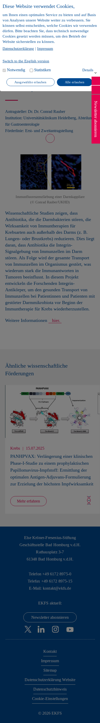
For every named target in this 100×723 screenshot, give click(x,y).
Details (87, 70)
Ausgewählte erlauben (30, 82)
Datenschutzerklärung (18, 49)
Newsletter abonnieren (96, 119)
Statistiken (42, 70)
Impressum (45, 49)
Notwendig (16, 70)
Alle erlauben (75, 82)
